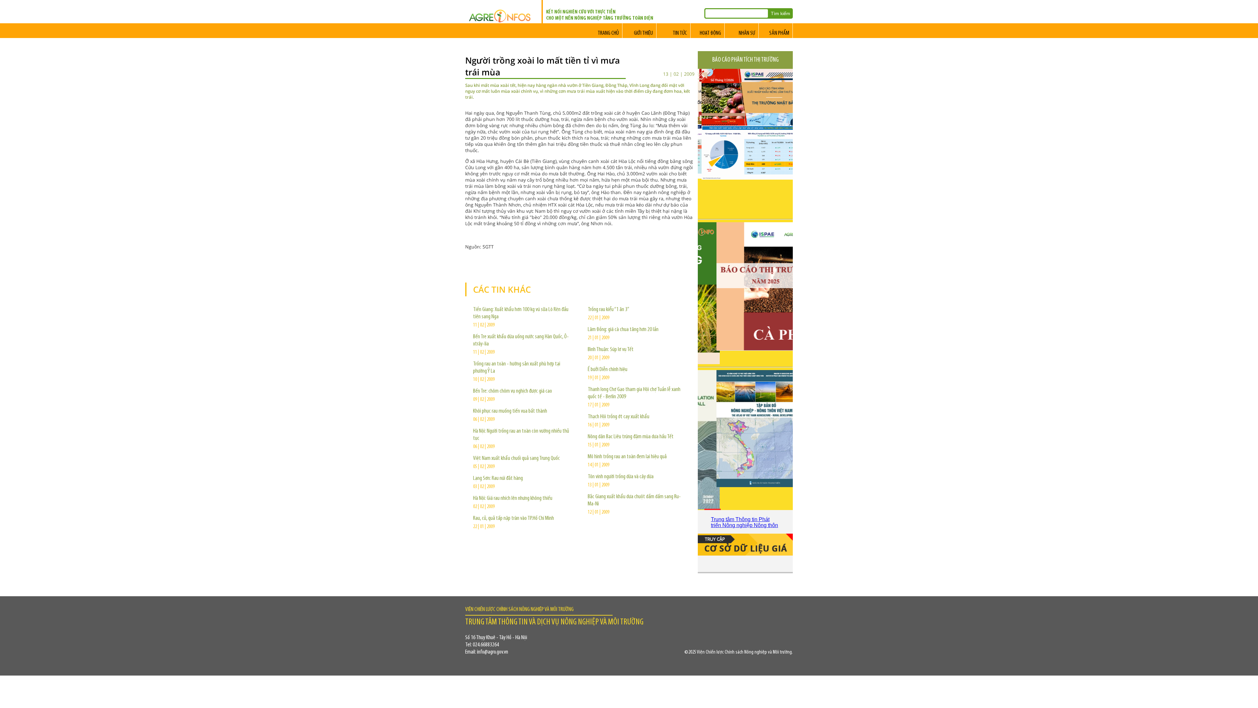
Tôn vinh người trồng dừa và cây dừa (621, 477)
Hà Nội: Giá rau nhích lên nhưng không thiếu (512, 499)
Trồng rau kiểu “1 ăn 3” (608, 310)
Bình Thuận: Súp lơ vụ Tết (611, 350)
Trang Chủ (608, 33)
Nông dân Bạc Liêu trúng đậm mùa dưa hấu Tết (631, 437)
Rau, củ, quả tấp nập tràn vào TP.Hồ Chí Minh (513, 518)
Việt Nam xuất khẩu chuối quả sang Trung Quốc (516, 459)
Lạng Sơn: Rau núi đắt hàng (498, 479)
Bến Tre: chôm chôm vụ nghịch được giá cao (512, 391)
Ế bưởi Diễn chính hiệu (607, 370)
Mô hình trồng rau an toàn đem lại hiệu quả (627, 457)
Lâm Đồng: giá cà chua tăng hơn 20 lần (623, 330)
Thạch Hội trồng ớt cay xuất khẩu (618, 417)
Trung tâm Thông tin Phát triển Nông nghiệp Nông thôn (744, 522)
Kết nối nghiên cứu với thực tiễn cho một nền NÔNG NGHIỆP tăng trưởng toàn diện (599, 15)
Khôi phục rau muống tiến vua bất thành (510, 411)
